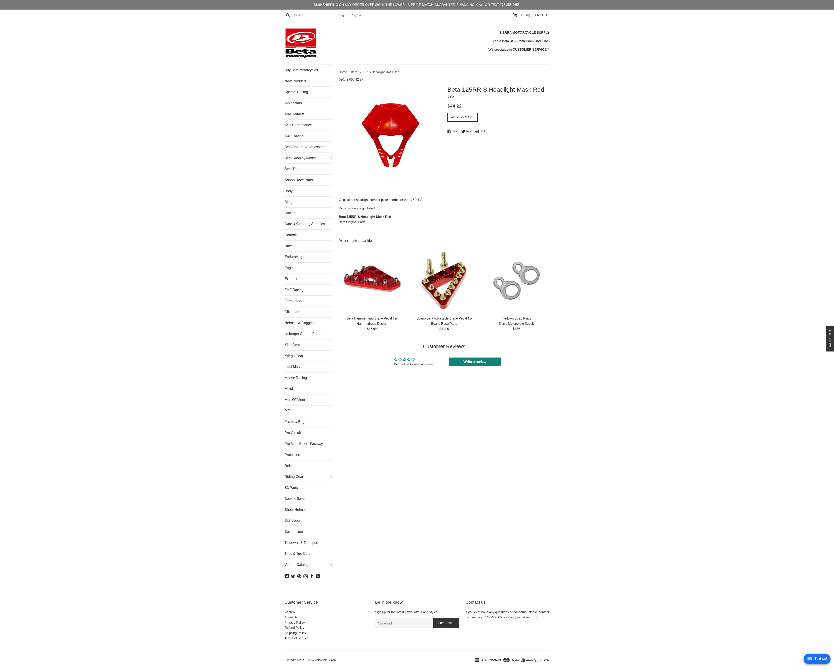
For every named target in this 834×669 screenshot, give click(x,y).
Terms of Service (297, 638)
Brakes (290, 213)
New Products (295, 81)
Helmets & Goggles (299, 323)
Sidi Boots (292, 520)
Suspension (294, 531)
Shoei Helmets (296, 510)
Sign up (357, 15)
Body (289, 191)
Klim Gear (292, 345)
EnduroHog (293, 257)
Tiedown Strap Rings (516, 318)
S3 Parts (291, 488)
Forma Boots (294, 301)
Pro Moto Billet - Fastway (304, 443)
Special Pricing (296, 92)
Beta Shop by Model (308, 158)
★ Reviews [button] (830, 338)
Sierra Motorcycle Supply (321, 660)
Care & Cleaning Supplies (305, 224)
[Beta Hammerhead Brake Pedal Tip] (372, 281)
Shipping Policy (295, 633)
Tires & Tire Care (298, 553)
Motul (289, 389)
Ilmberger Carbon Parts (302, 334)
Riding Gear (308, 477)
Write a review (474, 362)
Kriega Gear (294, 356)
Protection (292, 455)
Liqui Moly (292, 367)
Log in (343, 15)
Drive (289, 246)
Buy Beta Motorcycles (301, 70)
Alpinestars (293, 103)
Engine (290, 268)
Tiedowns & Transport (301, 543)
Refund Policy (294, 627)
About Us (291, 617)
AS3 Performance (298, 125)
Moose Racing (296, 378)
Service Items (295, 498)
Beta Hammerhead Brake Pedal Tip (372, 318)
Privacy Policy (295, 622)
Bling (289, 202)
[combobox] (315, 15)
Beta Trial (292, 169)
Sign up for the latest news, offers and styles (406, 612)
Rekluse (291, 466)
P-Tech (290, 411)
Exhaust (291, 279)
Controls (291, 235)
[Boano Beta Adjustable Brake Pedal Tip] (444, 281)
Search (290, 612)
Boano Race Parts (299, 180)
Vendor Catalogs (308, 564)
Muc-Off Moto (295, 400)
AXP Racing (294, 136)
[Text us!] (817, 660)
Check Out (542, 15)
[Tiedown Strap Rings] (516, 281)
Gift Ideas (292, 312)
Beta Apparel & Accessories (306, 147)
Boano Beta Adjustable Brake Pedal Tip (444, 318)
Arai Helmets (294, 114)
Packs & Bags (295, 422)
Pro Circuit (293, 433)
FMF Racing (294, 290)
